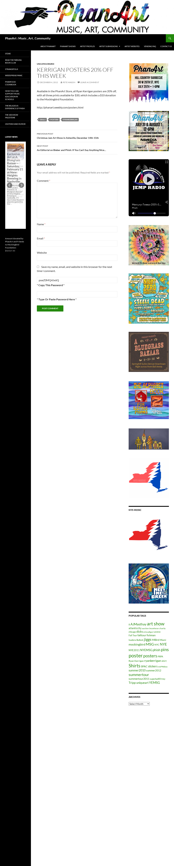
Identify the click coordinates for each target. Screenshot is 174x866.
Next (21, 185)
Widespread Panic (14, 75)
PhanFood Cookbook (10, 83)
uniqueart (142, 682)
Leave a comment (89, 82)
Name (41, 224)
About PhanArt (48, 46)
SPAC (144, 666)
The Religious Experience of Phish (15, 107)
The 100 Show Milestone (11, 116)
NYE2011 (134, 650)
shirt (164, 660)
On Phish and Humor (15, 124)
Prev (9, 185)
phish (156, 650)
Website (42, 252)
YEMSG (154, 682)
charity (162, 628)
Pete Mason (69, 82)
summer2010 (137, 670)
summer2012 (153, 670)
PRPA (160, 656)
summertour (139, 674)
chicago (132, 631)
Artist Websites (132, 46)
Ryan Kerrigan (136, 660)
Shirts (134, 665)
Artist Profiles (87, 46)
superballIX (155, 679)
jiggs (147, 639)
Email (41, 238)
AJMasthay (138, 624)
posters (54, 119)
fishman (151, 635)
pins (165, 649)
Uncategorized (45, 64)
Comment (43, 180)
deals (43, 119)
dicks (139, 631)
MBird (155, 639)
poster (136, 655)
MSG (150, 644)
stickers (153, 666)
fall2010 (157, 632)
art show (155, 623)
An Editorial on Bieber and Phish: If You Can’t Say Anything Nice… (71, 148)
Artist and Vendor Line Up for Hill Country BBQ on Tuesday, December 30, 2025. (15, 173)
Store (8, 53)
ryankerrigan (70, 119)
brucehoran (154, 628)
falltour (141, 635)
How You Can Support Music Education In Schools (12, 95)
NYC (156, 644)
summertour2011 (139, 678)
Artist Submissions (108, 46)
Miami (163, 640)
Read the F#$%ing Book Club (13, 61)
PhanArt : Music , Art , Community (28, 38)
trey (163, 679)
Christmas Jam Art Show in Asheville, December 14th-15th (68, 135)
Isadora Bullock (136, 640)
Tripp (132, 682)
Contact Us (166, 46)
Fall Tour (133, 635)
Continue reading (15, 205)
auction (145, 628)
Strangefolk (11, 69)
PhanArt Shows (68, 46)
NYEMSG (146, 650)
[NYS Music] (149, 535)
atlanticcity (135, 628)
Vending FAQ (150, 46)
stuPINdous (163, 666)
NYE (163, 644)
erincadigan (148, 632)
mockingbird (137, 644)
